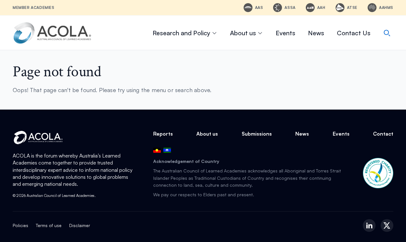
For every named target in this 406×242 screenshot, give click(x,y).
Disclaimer (79, 225)
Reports (163, 134)
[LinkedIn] (369, 225)
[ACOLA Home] (52, 33)
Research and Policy (181, 33)
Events (285, 33)
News (316, 33)
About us (243, 33)
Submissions (257, 134)
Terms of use (49, 225)
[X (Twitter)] (387, 225)
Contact (383, 134)
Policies (20, 225)
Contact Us (353, 33)
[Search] (387, 33)
